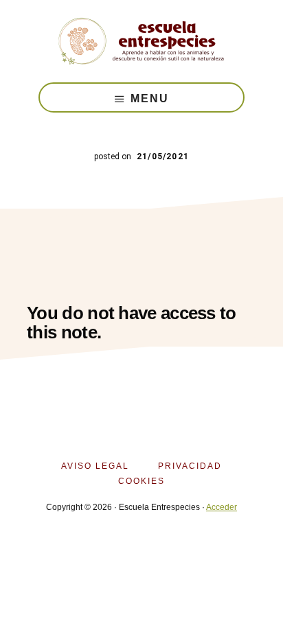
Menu (150, 98)
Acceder (221, 507)
